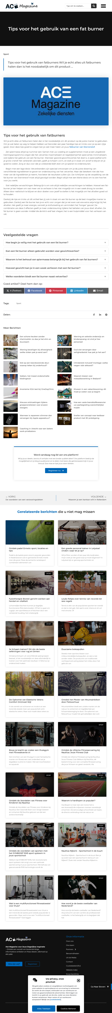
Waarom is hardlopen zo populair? (78, 800)
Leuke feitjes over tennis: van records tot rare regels (81, 600)
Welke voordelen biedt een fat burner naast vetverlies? (56, 276)
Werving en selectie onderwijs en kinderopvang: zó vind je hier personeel (89, 339)
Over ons (69, 941)
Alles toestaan (43, 1009)
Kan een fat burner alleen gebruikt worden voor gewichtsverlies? (56, 251)
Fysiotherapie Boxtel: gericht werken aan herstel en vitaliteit (29, 600)
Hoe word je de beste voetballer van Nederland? (79, 904)
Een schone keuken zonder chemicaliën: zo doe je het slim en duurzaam (35, 339)
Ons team (70, 945)
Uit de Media (71, 958)
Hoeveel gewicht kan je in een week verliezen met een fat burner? (56, 268)
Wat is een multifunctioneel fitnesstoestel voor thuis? (29, 904)
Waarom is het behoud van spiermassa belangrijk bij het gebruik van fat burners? (56, 259)
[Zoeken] (94, 6)
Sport (6, 54)
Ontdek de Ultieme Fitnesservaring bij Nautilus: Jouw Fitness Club (80, 751)
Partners (69, 949)
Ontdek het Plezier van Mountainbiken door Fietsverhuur (80, 700)
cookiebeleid (56, 1000)
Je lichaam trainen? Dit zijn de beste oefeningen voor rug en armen (27, 650)
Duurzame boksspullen (72, 649)
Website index (71, 970)
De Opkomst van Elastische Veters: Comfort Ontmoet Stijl (26, 700)
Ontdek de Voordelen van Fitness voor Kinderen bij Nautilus (28, 801)
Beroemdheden (72, 953)
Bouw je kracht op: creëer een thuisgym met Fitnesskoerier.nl (29, 751)
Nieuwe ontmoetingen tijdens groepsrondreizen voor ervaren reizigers (34, 405)
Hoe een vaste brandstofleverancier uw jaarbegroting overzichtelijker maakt (90, 405)
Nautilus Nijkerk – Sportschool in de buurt (82, 851)
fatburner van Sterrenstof (82, 147)
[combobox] (78, 6)
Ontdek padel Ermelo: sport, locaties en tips (28, 549)
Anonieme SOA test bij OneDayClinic (37, 389)
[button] (78, 980)
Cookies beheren (68, 1009)
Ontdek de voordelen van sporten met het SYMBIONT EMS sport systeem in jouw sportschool (28, 853)
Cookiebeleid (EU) (73, 966)
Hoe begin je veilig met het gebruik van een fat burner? (56, 242)
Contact (69, 962)
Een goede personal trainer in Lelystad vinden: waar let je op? (80, 549)
